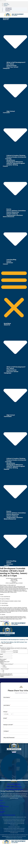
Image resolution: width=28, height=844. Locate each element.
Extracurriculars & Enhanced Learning (15, 157)
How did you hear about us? (6, 673)
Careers (5, 5)
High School (11, 111)
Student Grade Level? (5, 661)
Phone (1, 656)
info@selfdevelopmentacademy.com (14, 789)
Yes (3, 670)
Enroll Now (6, 4)
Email (1, 645)
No (3, 671)
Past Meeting (6, 621)
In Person (5, 667)
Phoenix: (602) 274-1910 (14, 786)
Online (4, 665)
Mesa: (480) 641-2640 (14, 784)
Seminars (10, 262)
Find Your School (12, 67)
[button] (14, 294)
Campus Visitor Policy (5, 836)
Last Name (15, 652)
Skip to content (3, 0)
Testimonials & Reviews (15, 215)
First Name (15, 650)
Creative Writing (12, 165)
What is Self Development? (16, 62)
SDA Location (3, 659)
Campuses (6, 3)
